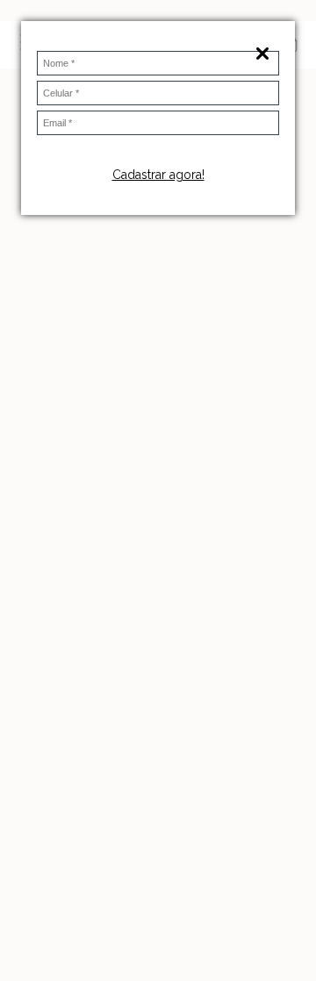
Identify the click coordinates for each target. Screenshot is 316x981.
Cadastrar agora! (158, 175)
